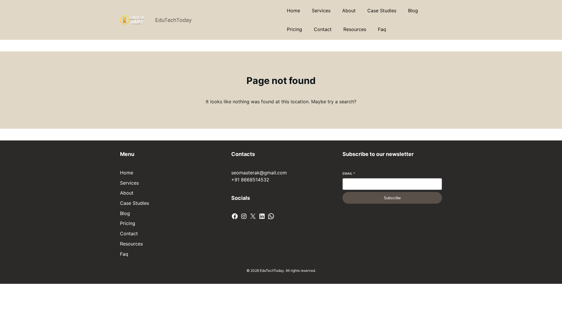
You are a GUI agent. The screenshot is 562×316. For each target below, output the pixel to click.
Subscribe (392, 198)
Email (348, 173)
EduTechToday (173, 20)
